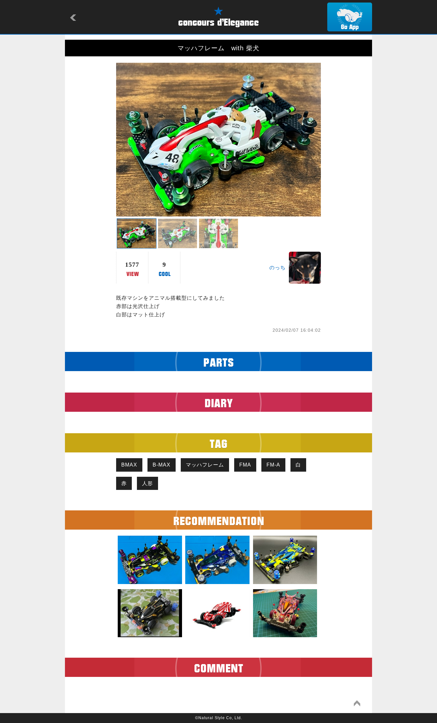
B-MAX (162, 464)
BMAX (129, 464)
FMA (245, 464)
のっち (277, 267)
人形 (147, 483)
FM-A (273, 464)
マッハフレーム (205, 464)
